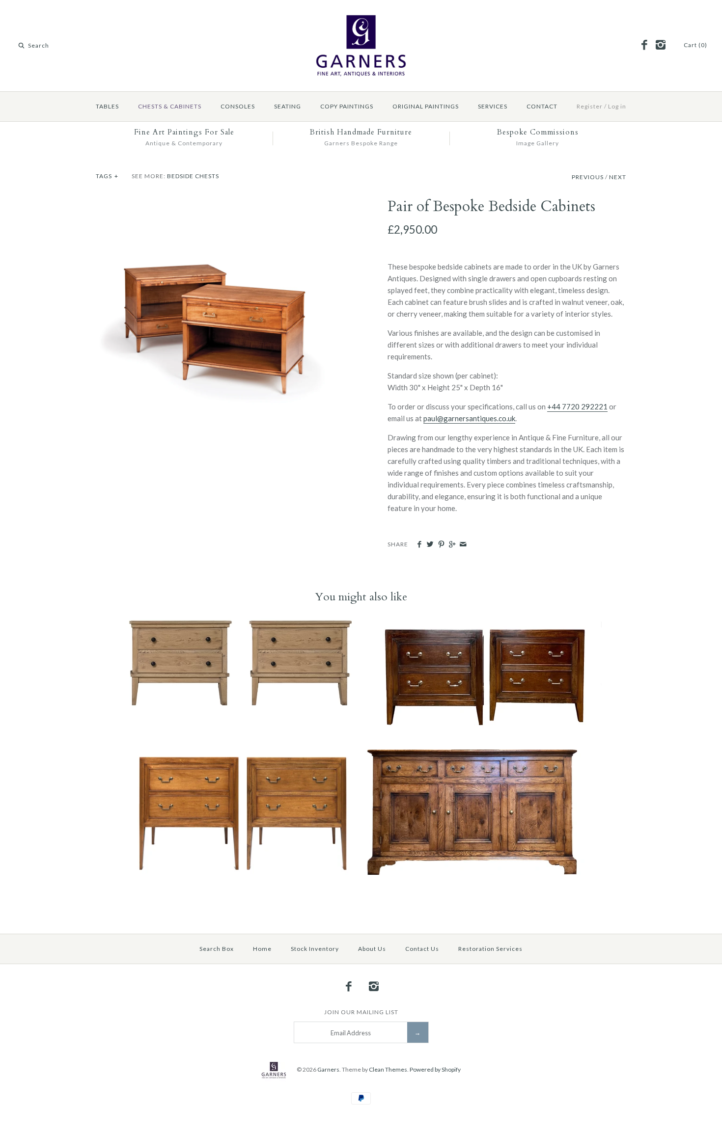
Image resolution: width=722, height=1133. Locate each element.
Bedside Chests (193, 176)
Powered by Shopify (435, 1069)
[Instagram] (660, 45)
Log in (617, 106)
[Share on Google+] (452, 544)
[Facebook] (644, 45)
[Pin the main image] (441, 544)
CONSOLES (238, 106)
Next (617, 177)
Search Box (216, 948)
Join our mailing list (361, 1012)
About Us (372, 948)
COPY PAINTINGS (346, 106)
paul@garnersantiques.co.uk (469, 418)
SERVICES (492, 106)
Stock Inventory (315, 948)
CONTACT (542, 106)
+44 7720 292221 (577, 406)
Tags (107, 176)
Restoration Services (490, 948)
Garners (328, 1069)
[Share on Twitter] (430, 544)
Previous (588, 177)
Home (262, 948)
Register (590, 106)
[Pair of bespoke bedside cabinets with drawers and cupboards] (215, 203)
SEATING (287, 106)
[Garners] (361, 15)
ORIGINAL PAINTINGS (425, 106)
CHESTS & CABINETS (169, 106)
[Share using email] (463, 544)
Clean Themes (388, 1069)
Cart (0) (695, 45)
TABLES (107, 106)
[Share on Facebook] (419, 544)
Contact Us (422, 948)
